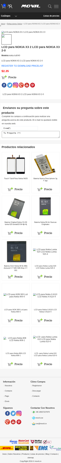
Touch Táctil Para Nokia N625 (16, 178)
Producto (25, 454)
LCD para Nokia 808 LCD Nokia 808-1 (16, 354)
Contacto (8, 391)
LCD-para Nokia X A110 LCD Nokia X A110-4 (45, 311)
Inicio (3, 24)
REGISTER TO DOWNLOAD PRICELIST (22, 66)
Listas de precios (51, 16)
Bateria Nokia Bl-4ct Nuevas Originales (45, 223)
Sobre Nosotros (14, 454)
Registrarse (37, 386)
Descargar (36, 391)
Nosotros (8, 386)
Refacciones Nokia (14, 24)
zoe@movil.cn (41, 424)
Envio (7, 401)
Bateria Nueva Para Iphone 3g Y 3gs (45, 179)
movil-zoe (39, 418)
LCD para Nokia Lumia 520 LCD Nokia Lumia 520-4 (45, 267)
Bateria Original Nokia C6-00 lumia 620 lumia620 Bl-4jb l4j (16, 223)
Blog (47, 454)
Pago (7, 396)
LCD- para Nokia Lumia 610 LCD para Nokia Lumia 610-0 (45, 354)
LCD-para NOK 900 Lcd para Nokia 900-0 (15, 311)
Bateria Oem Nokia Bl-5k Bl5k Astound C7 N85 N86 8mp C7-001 (16, 268)
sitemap (30, 458)
